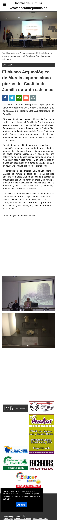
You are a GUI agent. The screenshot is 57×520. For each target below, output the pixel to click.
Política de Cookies (40, 519)
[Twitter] (12, 98)
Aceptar (21, 504)
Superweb (18, 516)
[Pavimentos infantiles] (15, 469)
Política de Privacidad (22, 519)
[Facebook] (5, 98)
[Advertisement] (28, 247)
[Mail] (26, 98)
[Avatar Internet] (41, 453)
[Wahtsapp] (19, 98)
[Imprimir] (33, 98)
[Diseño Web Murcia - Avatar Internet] (24, 516)
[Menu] (2, 5)
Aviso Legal (8, 519)
